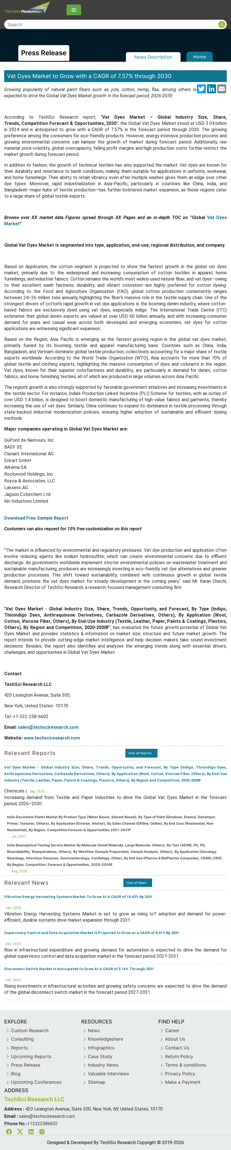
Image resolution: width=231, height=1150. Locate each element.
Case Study (100, 1056)
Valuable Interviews (108, 1073)
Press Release (25, 1065)
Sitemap (96, 1082)
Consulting (22, 1039)
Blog (16, 1073)
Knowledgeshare (105, 1039)
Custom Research (29, 1030)
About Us (175, 1039)
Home (199, 56)
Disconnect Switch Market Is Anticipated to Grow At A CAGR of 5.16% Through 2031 (79, 969)
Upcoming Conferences (36, 1082)
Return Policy (179, 1056)
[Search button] (221, 24)
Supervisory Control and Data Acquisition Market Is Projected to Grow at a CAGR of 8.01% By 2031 (91, 933)
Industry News (103, 1065)
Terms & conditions (185, 1065)
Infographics (101, 1047)
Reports (19, 1047)
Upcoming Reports (31, 1056)
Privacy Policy (180, 1073)
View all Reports (140, 753)
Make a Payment (183, 1082)
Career (172, 1030)
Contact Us (177, 1047)
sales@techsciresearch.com (47, 1116)
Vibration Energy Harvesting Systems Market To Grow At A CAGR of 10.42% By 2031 (78, 897)
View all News (136, 883)
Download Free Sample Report (36, 518)
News (94, 1030)
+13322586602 (42, 1123)
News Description (153, 57)
